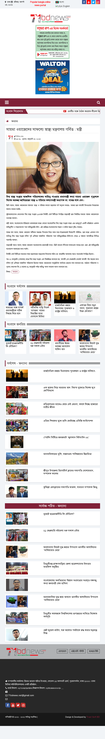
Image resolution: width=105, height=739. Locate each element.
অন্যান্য (14, 121)
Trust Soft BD (93, 717)
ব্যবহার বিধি (93, 651)
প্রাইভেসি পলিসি (77, 651)
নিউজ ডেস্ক (19, 136)
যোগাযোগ (62, 651)
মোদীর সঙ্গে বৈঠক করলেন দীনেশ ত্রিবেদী (77, 111)
